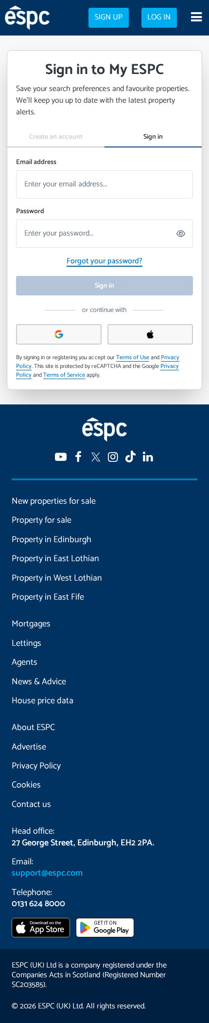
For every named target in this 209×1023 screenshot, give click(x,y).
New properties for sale (54, 501)
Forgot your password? (104, 261)
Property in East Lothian (55, 558)
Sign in (153, 137)
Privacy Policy (36, 766)
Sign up (108, 17)
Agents (24, 662)
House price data (42, 701)
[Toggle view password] (181, 233)
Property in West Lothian (57, 578)
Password (30, 211)
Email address (36, 162)
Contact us (31, 804)
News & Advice (39, 682)
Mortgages (31, 624)
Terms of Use (132, 357)
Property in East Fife (48, 597)
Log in (159, 17)
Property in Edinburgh (51, 539)
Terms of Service (64, 375)
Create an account (56, 137)
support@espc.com (47, 873)
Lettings (26, 643)
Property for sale (41, 520)
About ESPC (33, 727)
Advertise (29, 747)
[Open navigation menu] (196, 18)
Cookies (26, 785)
